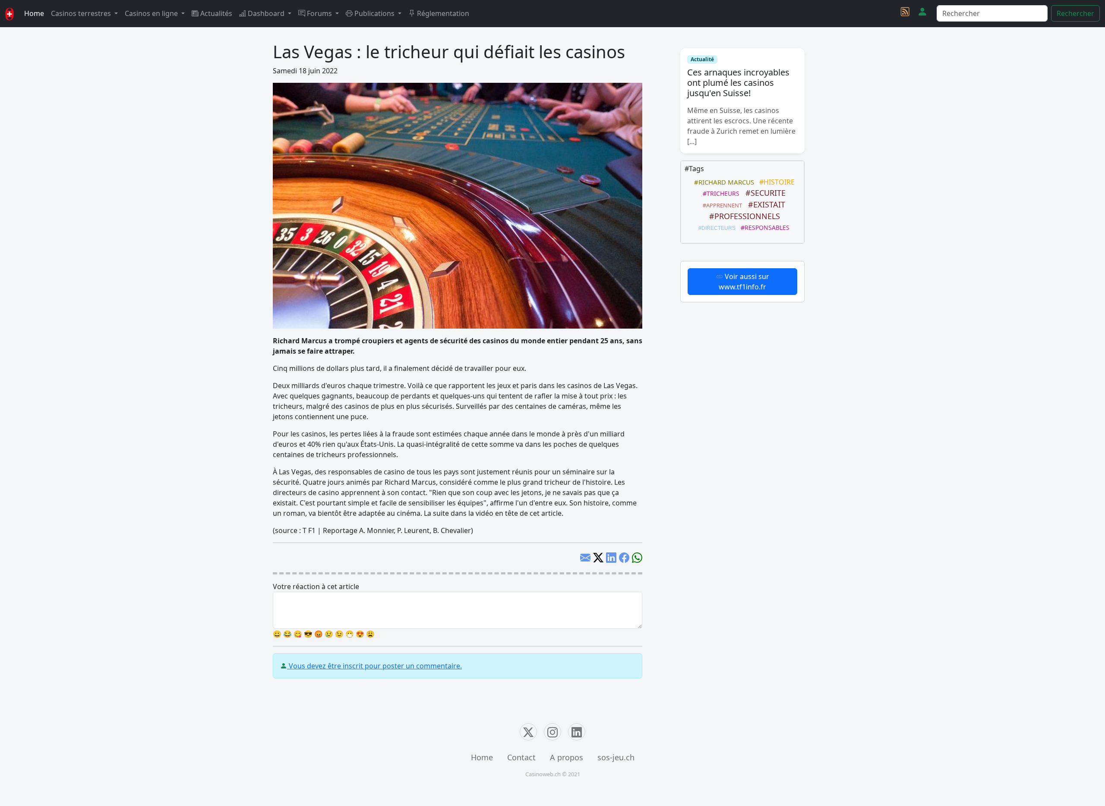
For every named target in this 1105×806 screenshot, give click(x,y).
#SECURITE (763, 193)
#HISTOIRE (775, 182)
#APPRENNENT (721, 205)
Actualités (215, 13)
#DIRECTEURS (716, 228)
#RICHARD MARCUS (722, 182)
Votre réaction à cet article (316, 586)
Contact (521, 757)
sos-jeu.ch (616, 757)
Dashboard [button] (266, 13)
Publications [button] (374, 13)
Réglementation (442, 13)
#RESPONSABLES (763, 227)
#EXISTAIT (764, 204)
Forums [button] (319, 13)
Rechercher (1075, 13)
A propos (566, 757)
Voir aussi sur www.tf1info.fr (744, 282)
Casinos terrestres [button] (82, 13)
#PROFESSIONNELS (742, 216)
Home (34, 13)
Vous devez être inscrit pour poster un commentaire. (374, 666)
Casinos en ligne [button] (152, 13)
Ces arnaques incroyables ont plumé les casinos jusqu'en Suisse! (738, 82)
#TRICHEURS (719, 193)
